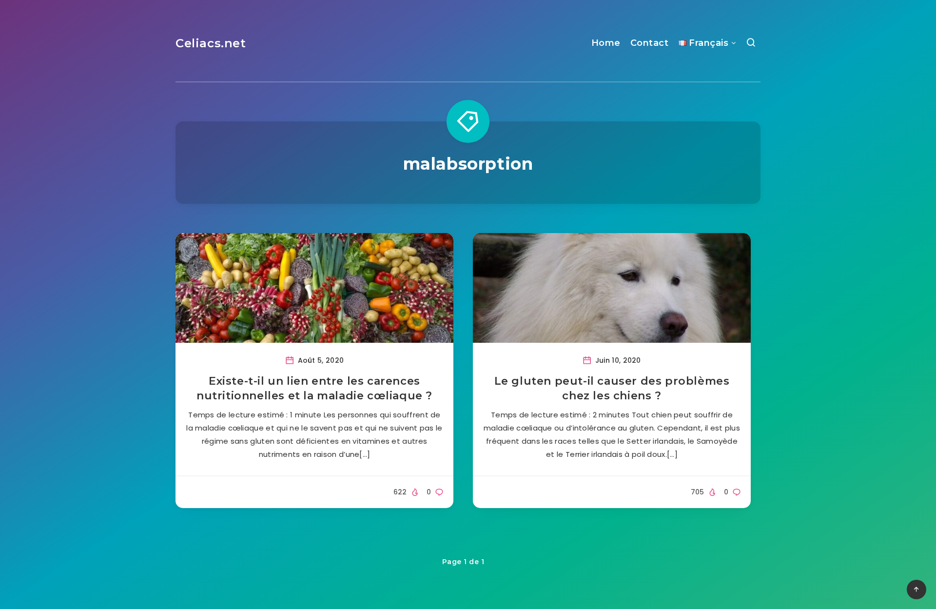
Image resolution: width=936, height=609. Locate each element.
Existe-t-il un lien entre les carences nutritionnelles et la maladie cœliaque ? (314, 388)
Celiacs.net (211, 43)
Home (606, 43)
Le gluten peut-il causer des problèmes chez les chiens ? (612, 388)
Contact (649, 43)
